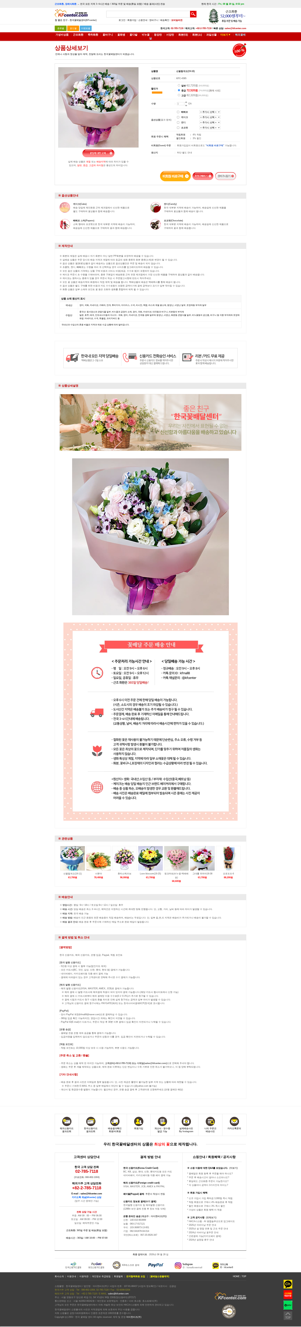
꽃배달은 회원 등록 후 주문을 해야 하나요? (211, 1173)
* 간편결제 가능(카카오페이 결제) (204, 1236)
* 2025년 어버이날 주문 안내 (201, 1225)
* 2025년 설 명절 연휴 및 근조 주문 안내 (207, 1228)
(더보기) (233, 1168)
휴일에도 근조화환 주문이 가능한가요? (208, 1181)
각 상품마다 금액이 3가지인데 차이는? (208, 1185)
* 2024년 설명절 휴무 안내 (200, 1239)
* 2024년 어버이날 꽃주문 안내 (202, 1232)
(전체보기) (211, 1217)
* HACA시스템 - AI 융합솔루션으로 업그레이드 (211, 1221)
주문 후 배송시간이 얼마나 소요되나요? (209, 1177)
